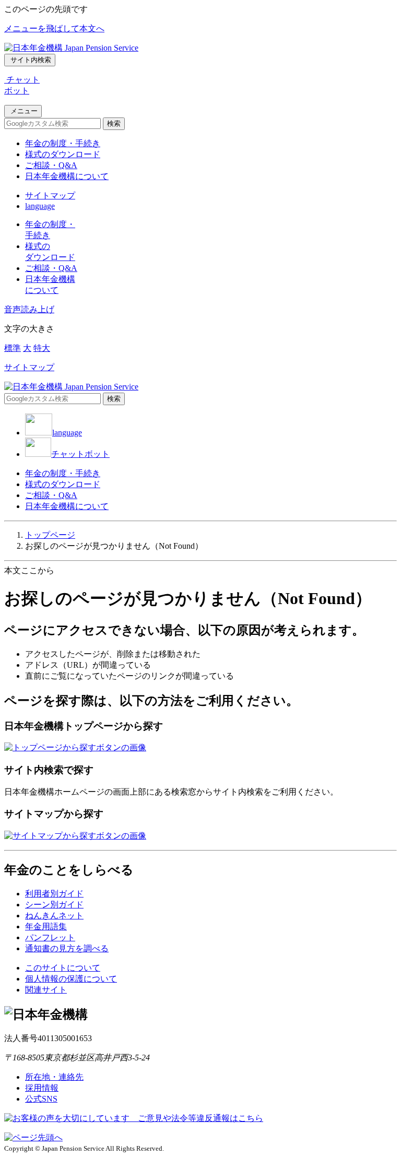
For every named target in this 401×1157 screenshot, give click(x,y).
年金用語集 (46, 926)
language (40, 206)
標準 (12, 348)
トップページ (50, 534)
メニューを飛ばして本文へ (54, 28)
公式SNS (41, 1098)
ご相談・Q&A (51, 165)
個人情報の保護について (71, 978)
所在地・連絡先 (54, 1076)
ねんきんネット (54, 915)
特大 (41, 348)
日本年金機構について (67, 176)
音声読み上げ (29, 309)
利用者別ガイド (54, 893)
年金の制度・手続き (62, 143)
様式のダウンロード (62, 154)
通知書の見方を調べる (67, 948)
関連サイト (46, 989)
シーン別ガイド (54, 904)
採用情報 (41, 1087)
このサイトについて (62, 967)
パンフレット (50, 937)
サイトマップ (50, 195)
